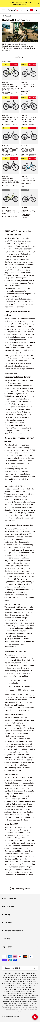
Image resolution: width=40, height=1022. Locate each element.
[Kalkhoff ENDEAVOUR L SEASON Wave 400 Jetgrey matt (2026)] (10, 165)
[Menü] (3, 10)
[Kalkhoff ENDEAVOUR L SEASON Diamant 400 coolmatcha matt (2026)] (10, 71)
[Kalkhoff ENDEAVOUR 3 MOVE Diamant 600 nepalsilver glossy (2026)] (10, 104)
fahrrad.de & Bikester (13, 1016)
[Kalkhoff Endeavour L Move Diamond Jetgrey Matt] (29, 71)
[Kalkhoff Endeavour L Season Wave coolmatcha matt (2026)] (10, 197)
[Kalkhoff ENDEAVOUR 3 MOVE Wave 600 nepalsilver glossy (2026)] (29, 135)
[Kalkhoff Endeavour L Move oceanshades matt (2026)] (29, 165)
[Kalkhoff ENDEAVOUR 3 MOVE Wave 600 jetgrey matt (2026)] (29, 104)
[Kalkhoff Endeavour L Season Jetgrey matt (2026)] (29, 197)
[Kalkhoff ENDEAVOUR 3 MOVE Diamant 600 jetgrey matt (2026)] (10, 135)
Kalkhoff (8, 16)
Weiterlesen (6, 51)
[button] (31, 10)
